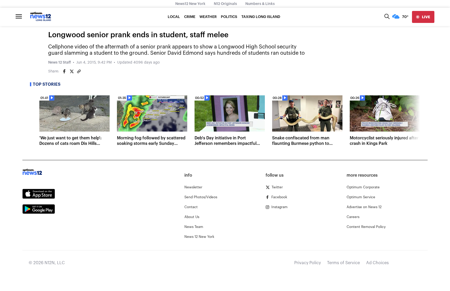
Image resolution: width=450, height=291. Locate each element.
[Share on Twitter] (72, 71)
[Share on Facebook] (64, 71)
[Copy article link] (79, 71)
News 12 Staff (59, 62)
